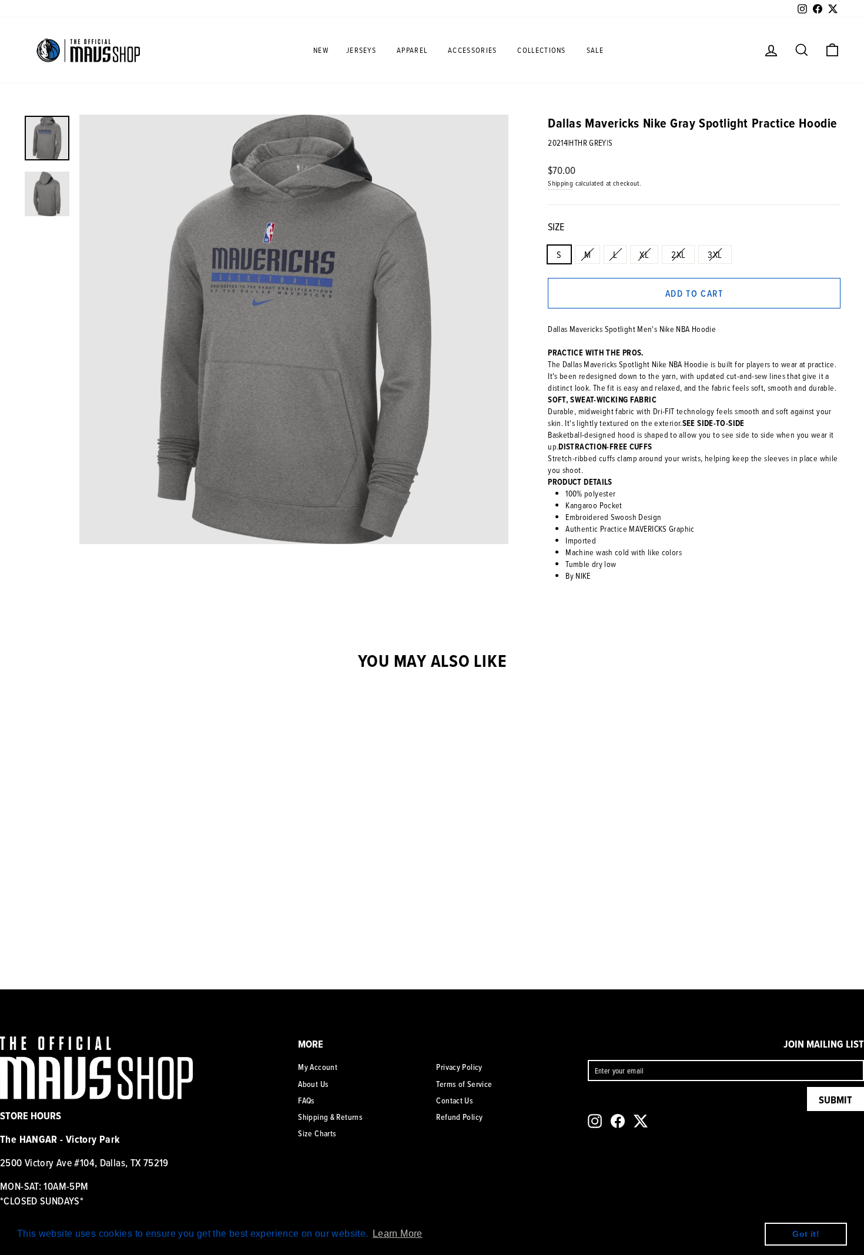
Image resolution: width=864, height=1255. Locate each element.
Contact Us (454, 1100)
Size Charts (317, 1133)
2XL (678, 254)
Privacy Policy (459, 1067)
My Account (317, 1067)
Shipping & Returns (330, 1117)
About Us (313, 1084)
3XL (715, 254)
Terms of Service (464, 1084)
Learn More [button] (398, 1234)
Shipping (560, 183)
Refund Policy (459, 1117)
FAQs (306, 1100)
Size (556, 227)
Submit (835, 1099)
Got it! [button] (805, 1234)
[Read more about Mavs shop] (88, 50)
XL (644, 254)
